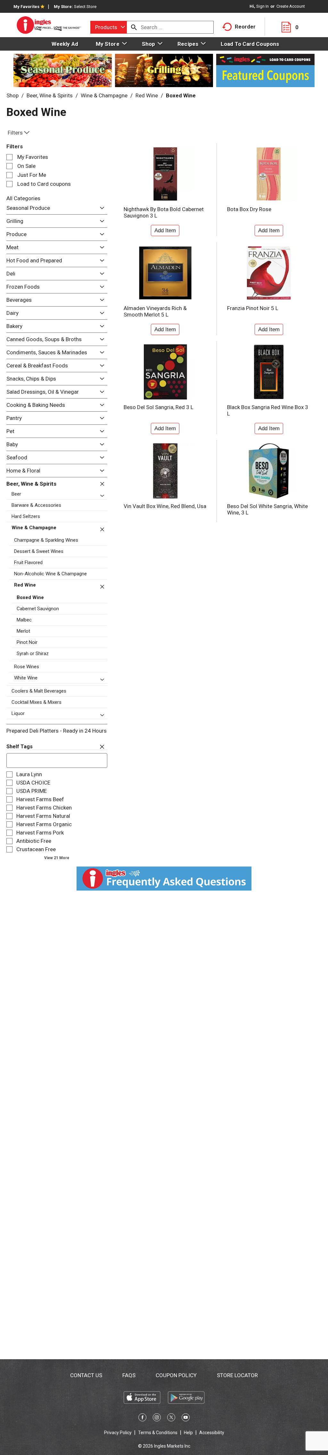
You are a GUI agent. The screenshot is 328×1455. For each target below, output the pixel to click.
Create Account (290, 6)
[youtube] (186, 1418)
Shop (12, 95)
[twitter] (171, 1418)
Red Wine (146, 95)
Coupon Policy (176, 1375)
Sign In (262, 6)
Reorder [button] (245, 26)
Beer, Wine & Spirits (50, 95)
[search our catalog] (134, 27)
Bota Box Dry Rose (249, 209)
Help (188, 1432)
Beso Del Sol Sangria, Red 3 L (158, 407)
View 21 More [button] (56, 858)
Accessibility (211, 1432)
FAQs (128, 1375)
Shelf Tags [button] (19, 747)
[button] (100, 208)
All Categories (23, 198)
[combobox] (108, 27)
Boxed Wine (181, 95)
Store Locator (237, 1375)
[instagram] (157, 1418)
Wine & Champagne (104, 95)
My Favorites (26, 6)
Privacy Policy (118, 1432)
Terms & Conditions (157, 1432)
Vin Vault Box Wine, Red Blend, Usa (165, 506)
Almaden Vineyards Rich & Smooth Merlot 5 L (155, 311)
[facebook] (142, 1418)
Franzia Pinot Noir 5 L (252, 308)
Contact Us (86, 1375)
